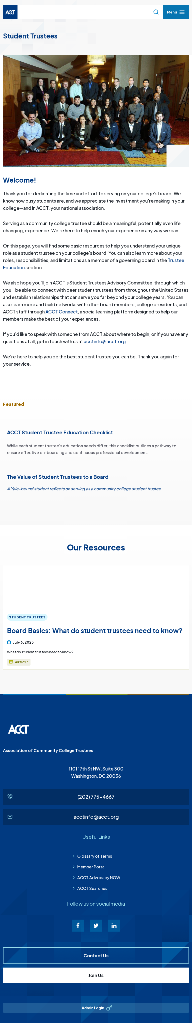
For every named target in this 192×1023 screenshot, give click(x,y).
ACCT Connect (62, 311)
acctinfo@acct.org (105, 341)
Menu (172, 13)
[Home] (10, 12)
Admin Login (93, 1008)
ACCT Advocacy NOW (98, 877)
